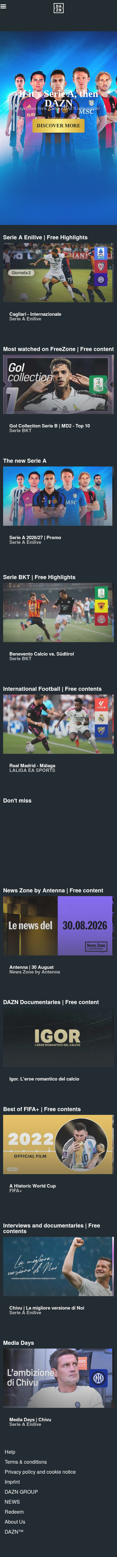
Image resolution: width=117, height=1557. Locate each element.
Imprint (12, 1481)
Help (10, 1451)
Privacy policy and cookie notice (40, 1471)
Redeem (14, 1511)
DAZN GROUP (21, 1491)
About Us (15, 1521)
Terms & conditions (26, 1461)
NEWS (12, 1501)
